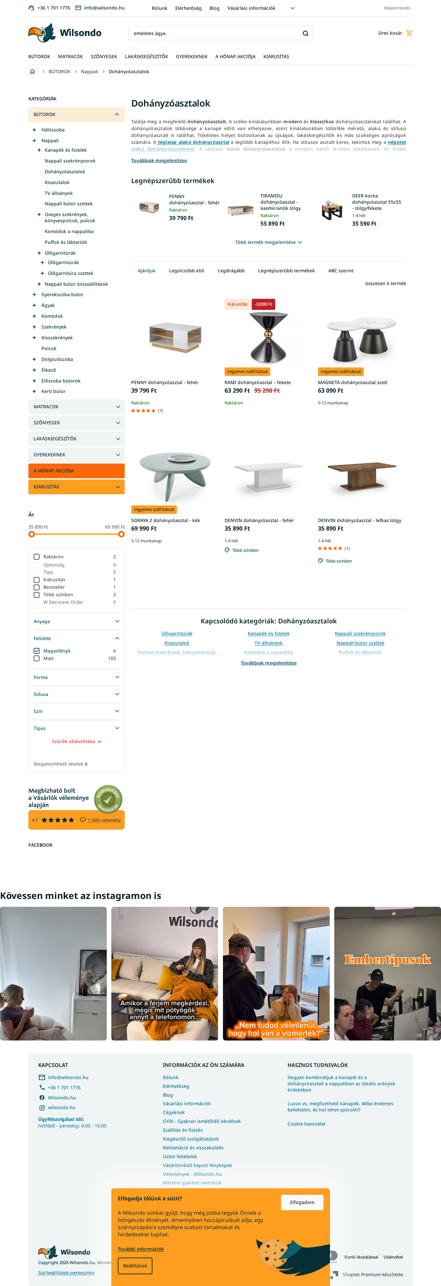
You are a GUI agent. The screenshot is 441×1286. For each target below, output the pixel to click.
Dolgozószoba (57, 359)
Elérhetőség (188, 8)
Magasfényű (79, 651)
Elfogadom (302, 1202)
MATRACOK (46, 406)
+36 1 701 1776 (64, 1087)
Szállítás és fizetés (183, 1130)
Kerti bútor (53, 391)
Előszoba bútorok (61, 381)
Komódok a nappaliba (69, 231)
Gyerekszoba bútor (62, 294)
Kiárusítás (79, 579)
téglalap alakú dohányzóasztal (192, 142)
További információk (141, 1249)
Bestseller (79, 587)
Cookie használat (306, 1124)
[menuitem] (39, 57)
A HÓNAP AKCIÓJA (54, 470)
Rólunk (159, 8)
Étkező (48, 370)
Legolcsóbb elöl (186, 270)
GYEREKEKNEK (49, 454)
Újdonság (79, 565)
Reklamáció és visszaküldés (193, 1147)
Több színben (79, 594)
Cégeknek (174, 1112)
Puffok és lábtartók (66, 242)
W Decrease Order (79, 602)
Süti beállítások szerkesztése (66, 1273)
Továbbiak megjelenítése (269, 663)
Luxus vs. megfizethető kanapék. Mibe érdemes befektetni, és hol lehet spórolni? (340, 1107)
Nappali (50, 140)
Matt (79, 658)
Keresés (305, 33)
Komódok (52, 316)
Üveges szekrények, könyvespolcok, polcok (70, 217)
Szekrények (54, 327)
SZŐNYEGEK (47, 422)
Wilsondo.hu (62, 1097)
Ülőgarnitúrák (60, 253)
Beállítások (135, 1265)
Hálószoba (53, 130)
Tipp (79, 572)
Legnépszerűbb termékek (286, 270)
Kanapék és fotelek (66, 150)
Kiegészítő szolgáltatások (191, 1139)
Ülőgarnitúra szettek (70, 273)
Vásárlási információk (252, 8)
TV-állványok (59, 193)
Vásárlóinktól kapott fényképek (197, 1165)
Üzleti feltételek (180, 1156)
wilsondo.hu (61, 1107)
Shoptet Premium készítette (373, 1274)
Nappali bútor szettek (69, 203)
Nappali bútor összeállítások (76, 284)
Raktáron (79, 556)
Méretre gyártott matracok (192, 1182)
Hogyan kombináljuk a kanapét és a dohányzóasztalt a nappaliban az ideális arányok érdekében (341, 1083)
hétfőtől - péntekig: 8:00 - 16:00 (72, 1122)
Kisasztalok (57, 182)
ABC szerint (341, 270)
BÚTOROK (44, 114)
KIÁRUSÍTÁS (46, 486)
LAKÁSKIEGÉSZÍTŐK (55, 438)
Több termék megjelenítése (265, 242)
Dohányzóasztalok (65, 171)
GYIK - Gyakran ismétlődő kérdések (202, 1121)
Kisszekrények (57, 337)
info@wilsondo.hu (68, 1077)
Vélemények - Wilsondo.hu (192, 1174)
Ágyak (48, 305)
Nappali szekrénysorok (70, 161)
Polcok (48, 348)
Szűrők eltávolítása (73, 741)
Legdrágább (231, 270)
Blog (215, 8)
